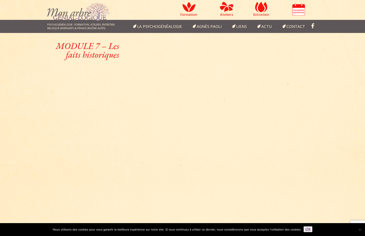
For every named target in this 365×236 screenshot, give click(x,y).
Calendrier (298, 9)
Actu (266, 26)
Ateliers (226, 14)
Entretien (261, 14)
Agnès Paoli (209, 26)
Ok (308, 229)
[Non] (360, 230)
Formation (188, 14)
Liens (241, 26)
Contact (295, 26)
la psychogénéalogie (159, 26)
